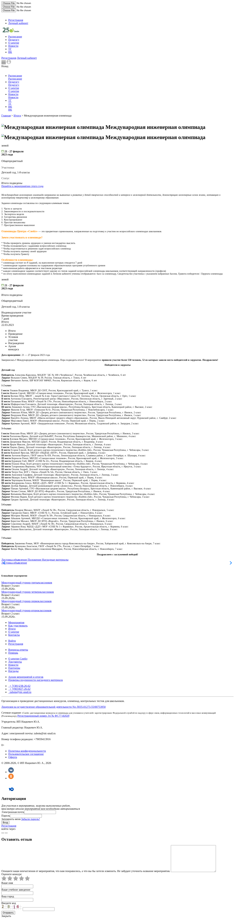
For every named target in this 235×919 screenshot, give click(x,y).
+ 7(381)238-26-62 (19, 685)
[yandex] (2, 832)
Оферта (12, 757)
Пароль (5, 815)
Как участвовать (18, 625)
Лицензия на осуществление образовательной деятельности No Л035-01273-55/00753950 (53, 706)
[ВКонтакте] (11, 771)
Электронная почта (12, 812)
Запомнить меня (10, 819)
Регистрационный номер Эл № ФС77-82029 (43, 715)
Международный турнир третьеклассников (26, 582)
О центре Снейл (17, 658)
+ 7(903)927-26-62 (19, 688)
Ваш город (7, 896)
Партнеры (14, 667)
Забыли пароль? (30, 819)
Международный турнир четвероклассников (27, 591)
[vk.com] (6, 832)
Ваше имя (7, 882)
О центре (13, 42)
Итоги (17, 115)
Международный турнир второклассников (26, 610)
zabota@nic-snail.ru (20, 692)
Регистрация (15, 20)
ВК (10, 52)
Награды (13, 671)
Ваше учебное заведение (15, 889)
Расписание (15, 36)
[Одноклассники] (11, 778)
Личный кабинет (18, 23)
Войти (12, 640)
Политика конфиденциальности (27, 750)
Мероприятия (16, 622)
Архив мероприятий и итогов (25, 676)
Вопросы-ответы (18, 649)
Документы (15, 661)
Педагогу (13, 39)
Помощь (13, 652)
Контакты (14, 634)
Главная (6, 115)
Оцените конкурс (11, 874)
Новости (13, 45)
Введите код (8, 903)
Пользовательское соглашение (26, 754)
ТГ (10, 49)
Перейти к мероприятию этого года (22, 186)
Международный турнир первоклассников (26, 601)
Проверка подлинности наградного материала (35, 680)
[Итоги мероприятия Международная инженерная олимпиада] (10, 31)
